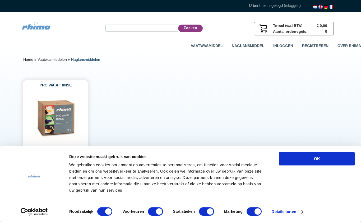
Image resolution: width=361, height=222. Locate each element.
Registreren (315, 46)
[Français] (331, 7)
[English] (320, 7)
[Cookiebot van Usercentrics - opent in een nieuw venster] (34, 212)
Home (28, 59)
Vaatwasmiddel (207, 46)
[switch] (155, 211)
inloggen (292, 5)
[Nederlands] (315, 7)
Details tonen (283, 211)
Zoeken (190, 28)
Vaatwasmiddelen (52, 59)
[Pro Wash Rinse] (56, 140)
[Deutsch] (326, 7)
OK (317, 158)
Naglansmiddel (248, 46)
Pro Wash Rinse (56, 85)
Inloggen (283, 46)
